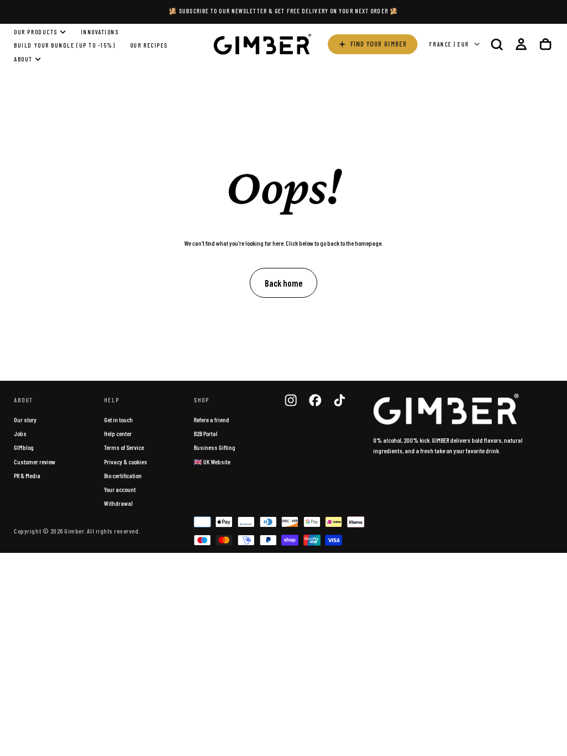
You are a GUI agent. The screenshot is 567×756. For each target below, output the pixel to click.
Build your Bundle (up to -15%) (64, 45)
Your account (120, 489)
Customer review (34, 461)
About (23, 59)
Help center (118, 433)
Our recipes (149, 45)
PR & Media (27, 475)
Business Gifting (214, 447)
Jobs (20, 433)
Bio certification (123, 475)
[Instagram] (291, 400)
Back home (283, 282)
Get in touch (118, 419)
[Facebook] (315, 400)
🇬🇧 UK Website (212, 461)
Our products (35, 31)
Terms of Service (124, 447)
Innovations (100, 31)
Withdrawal (118, 503)
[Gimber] (446, 409)
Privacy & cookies (125, 461)
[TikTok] (339, 400)
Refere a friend (211, 419)
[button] (496, 44)
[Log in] (521, 44)
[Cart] (545, 44)
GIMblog (24, 447)
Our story (25, 419)
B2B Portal (206, 433)
